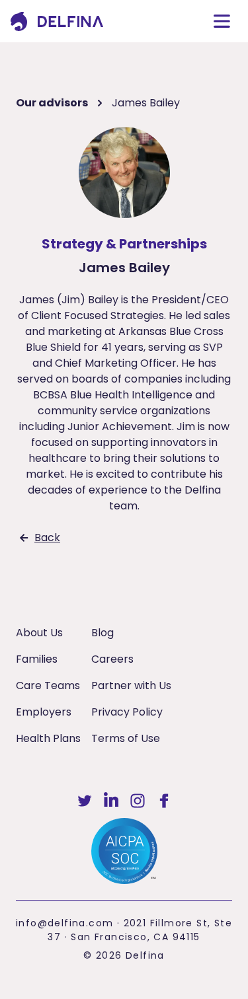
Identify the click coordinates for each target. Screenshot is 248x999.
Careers (112, 659)
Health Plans (48, 738)
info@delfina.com (64, 923)
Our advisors (52, 102)
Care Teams (48, 685)
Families (37, 659)
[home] (57, 21)
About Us (39, 632)
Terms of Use (125, 738)
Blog (102, 632)
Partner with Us (131, 685)
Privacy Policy (127, 712)
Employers (43, 712)
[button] (221, 21)
